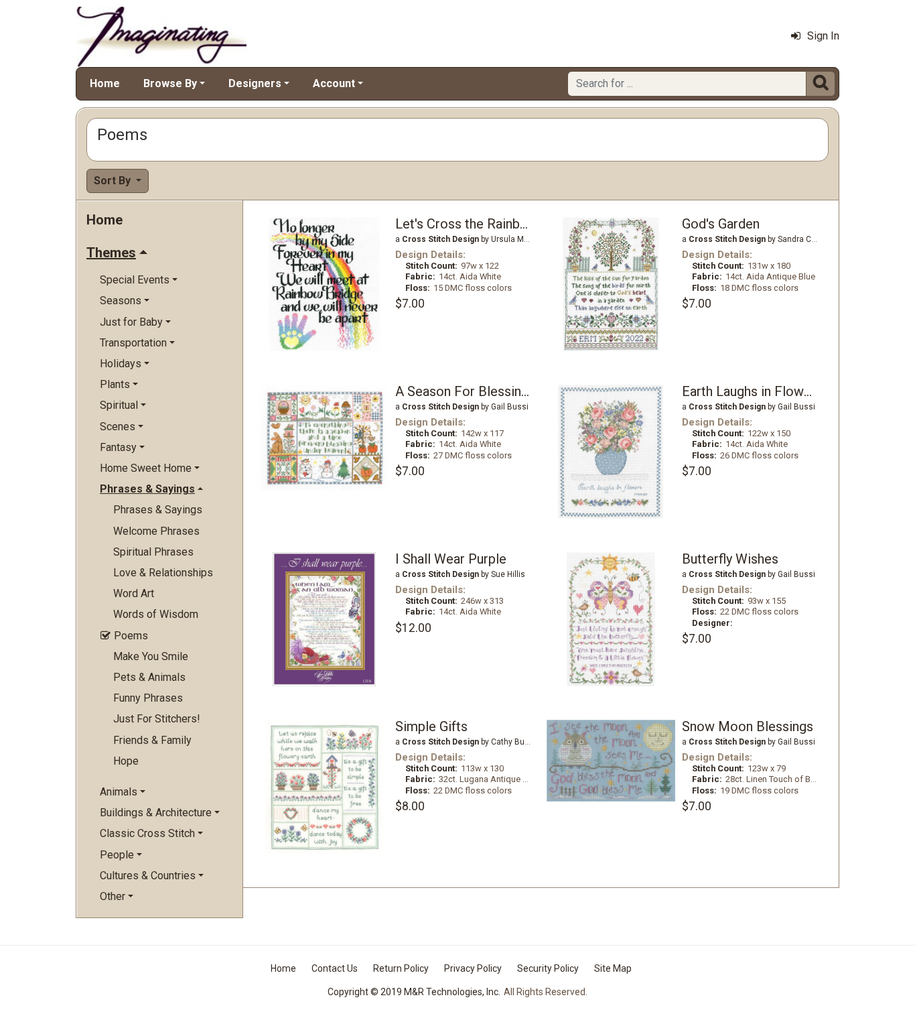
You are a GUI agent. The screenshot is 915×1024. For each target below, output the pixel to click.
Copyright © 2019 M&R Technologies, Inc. (414, 991)
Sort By (113, 180)
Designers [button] (254, 83)
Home (105, 83)
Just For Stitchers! (156, 718)
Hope (126, 761)
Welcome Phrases (156, 531)
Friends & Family (152, 740)
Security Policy (548, 968)
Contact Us (334, 968)
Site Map (613, 968)
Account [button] (334, 83)
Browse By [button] (170, 83)
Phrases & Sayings (157, 509)
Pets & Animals (149, 677)
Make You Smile (150, 656)
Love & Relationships (163, 572)
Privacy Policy (473, 968)
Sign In (823, 35)
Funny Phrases (148, 698)
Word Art (133, 593)
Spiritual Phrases (153, 552)
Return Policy (401, 968)
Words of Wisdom (155, 614)
